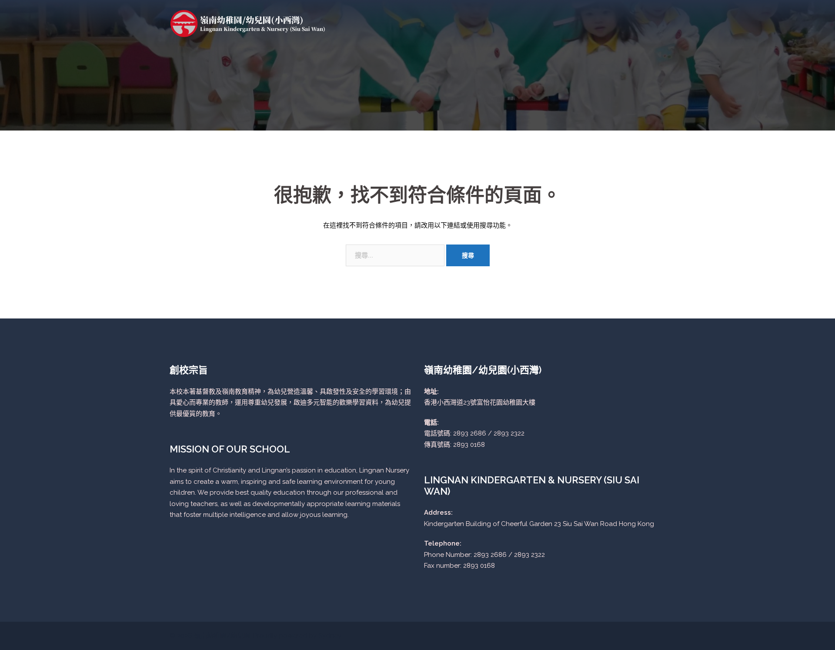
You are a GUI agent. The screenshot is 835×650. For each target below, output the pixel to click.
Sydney (329, 636)
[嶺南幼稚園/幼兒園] (248, 23)
